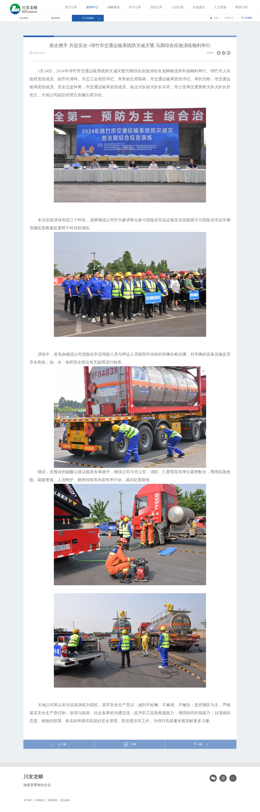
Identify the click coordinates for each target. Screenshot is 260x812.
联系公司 (241, 7)
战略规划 (114, 7)
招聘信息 (52, 800)
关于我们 (28, 800)
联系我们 (40, 800)
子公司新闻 (246, 18)
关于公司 (71, 7)
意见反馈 (65, 800)
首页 (216, 18)
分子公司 (135, 7)
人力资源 (220, 7)
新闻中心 (92, 7)
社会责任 (199, 7)
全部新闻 (23, 18)
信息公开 (156, 7)
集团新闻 (55, 18)
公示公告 (177, 7)
